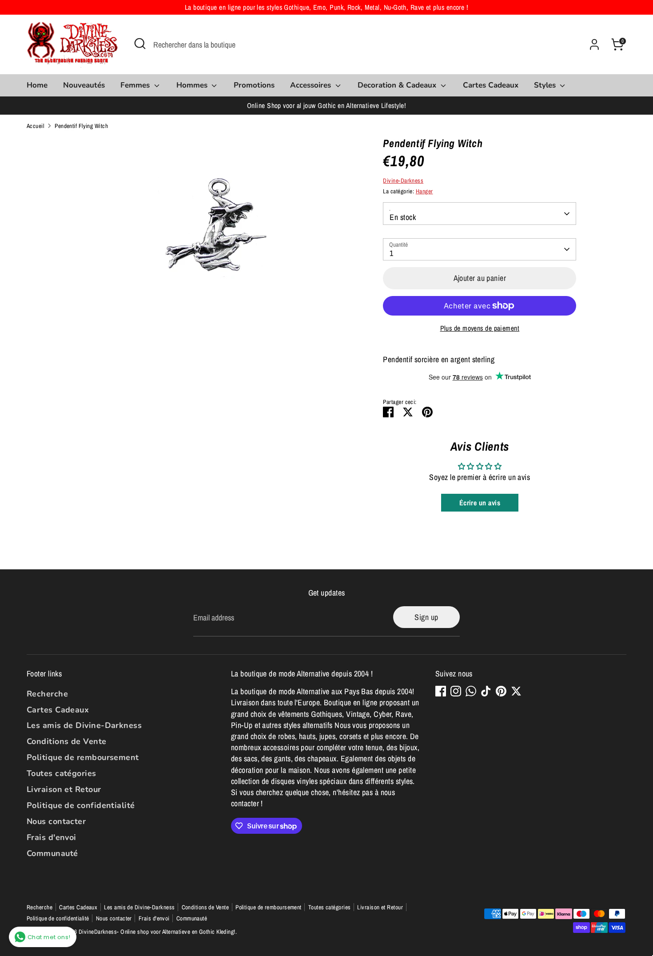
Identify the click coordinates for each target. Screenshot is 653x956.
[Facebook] (440, 691)
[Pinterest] (501, 691)
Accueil (35, 126)
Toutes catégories (61, 773)
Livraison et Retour (64, 789)
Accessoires (311, 85)
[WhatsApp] (471, 691)
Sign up (426, 617)
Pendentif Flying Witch (81, 126)
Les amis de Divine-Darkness (84, 725)
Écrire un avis (479, 503)
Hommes (193, 85)
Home (37, 85)
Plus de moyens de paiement (480, 328)
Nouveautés (84, 85)
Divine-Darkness (403, 180)
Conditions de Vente (67, 741)
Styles (546, 85)
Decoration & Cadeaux (398, 85)
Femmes (136, 85)
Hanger (424, 191)
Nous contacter (56, 821)
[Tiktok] (486, 691)
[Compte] (594, 44)
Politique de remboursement (83, 757)
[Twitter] (516, 691)
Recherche (47, 693)
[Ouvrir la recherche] (140, 43)
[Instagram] (455, 691)
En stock (403, 217)
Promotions (254, 85)
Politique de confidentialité (81, 805)
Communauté (52, 853)
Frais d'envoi (51, 837)
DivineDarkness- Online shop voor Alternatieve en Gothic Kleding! (157, 932)
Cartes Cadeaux (490, 85)
